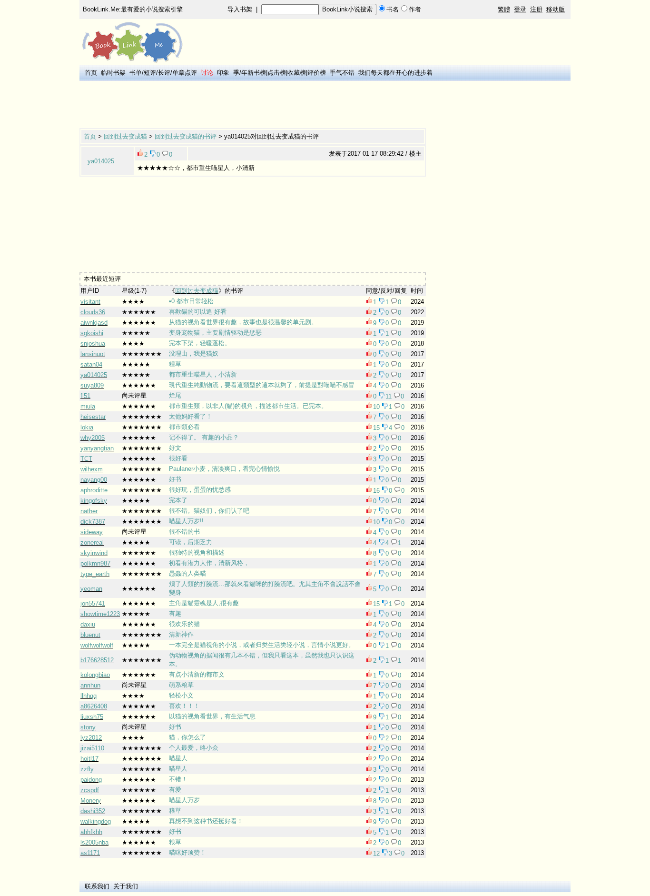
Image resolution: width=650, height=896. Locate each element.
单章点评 (184, 72)
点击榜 (276, 72)
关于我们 (125, 886)
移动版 (555, 9)
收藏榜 (296, 72)
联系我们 (97, 886)
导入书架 (239, 9)
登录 (520, 9)
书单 (135, 72)
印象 (223, 72)
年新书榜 (253, 72)
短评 (150, 72)
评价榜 (316, 72)
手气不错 (342, 72)
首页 (91, 72)
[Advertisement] (252, 105)
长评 (164, 72)
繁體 (504, 9)
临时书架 (113, 72)
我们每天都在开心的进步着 (395, 72)
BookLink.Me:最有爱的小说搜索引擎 (133, 9)
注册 (536, 9)
